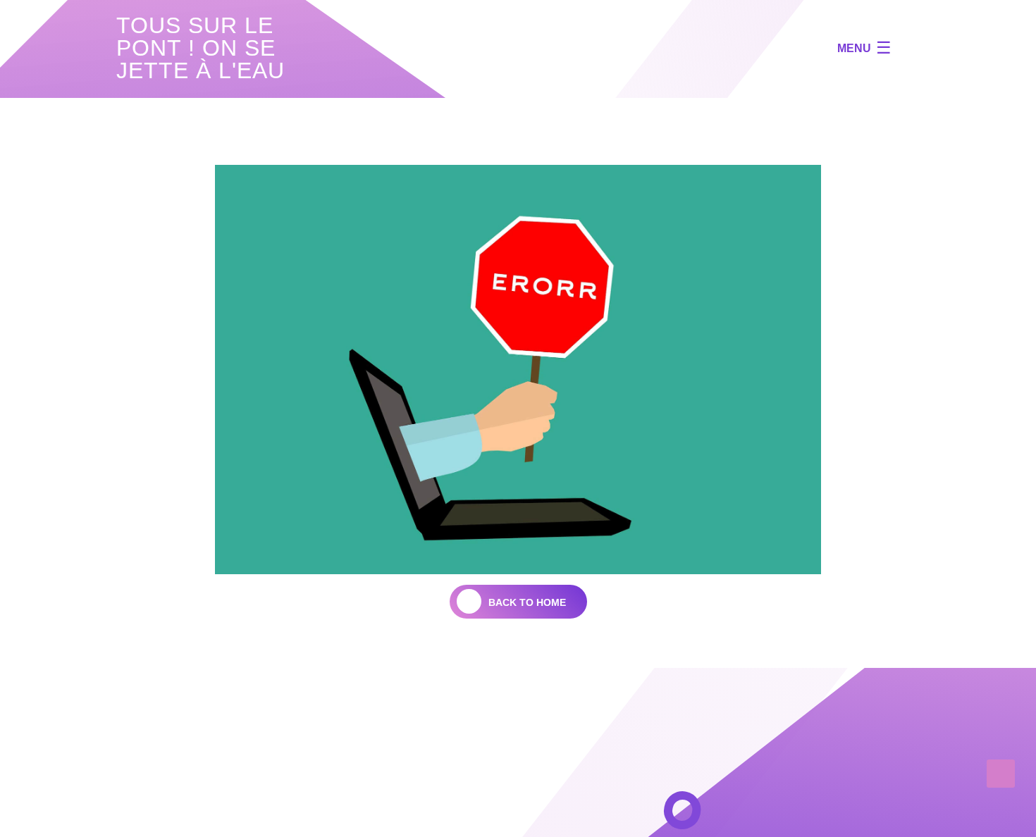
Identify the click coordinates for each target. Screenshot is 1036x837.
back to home (527, 602)
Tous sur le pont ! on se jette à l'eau (200, 48)
